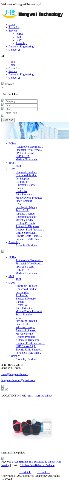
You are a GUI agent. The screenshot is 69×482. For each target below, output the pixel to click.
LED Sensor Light (26, 232)
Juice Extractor (24, 194)
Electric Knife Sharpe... (29, 235)
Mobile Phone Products (29, 197)
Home (11, 24)
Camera (20, 188)
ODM (19, 40)
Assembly (21, 43)
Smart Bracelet (24, 200)
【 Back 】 (43, 472)
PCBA (19, 33)
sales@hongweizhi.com (14, 374)
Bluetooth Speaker (26, 216)
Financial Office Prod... (29, 149)
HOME (21, 395)
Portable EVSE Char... (28, 239)
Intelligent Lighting (26, 207)
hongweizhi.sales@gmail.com (18, 380)
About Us (13, 27)
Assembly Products (26, 245)
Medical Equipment (27, 159)
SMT (18, 36)
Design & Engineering (21, 46)
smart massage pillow (40, 395)
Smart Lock (22, 210)
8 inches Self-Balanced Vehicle (37, 465)
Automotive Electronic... (29, 146)
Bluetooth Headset (26, 184)
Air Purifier (22, 181)
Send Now (8, 120)
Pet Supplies (22, 178)
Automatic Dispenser (27, 226)
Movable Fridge (24, 219)
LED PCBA (23, 156)
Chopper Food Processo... (30, 229)
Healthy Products (25, 223)
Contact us (14, 49)
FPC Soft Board (25, 153)
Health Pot (21, 191)
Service (12, 30)
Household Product (26, 175)
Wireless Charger (25, 213)
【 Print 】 (25, 472)
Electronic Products (26, 172)
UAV (19, 204)
